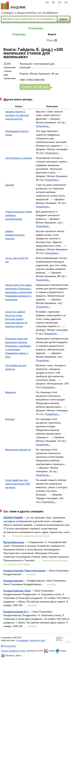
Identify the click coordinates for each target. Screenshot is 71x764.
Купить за (35, 87)
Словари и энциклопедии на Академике (29, 13)
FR (66, 2)
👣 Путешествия (8, 646)
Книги (52, 34)
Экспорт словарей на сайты (13, 651)
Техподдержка (22, 640)
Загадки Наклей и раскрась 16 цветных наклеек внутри (17, 115)
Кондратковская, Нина (17, 590)
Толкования (35, 28)
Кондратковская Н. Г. (16, 611)
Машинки (10, 392)
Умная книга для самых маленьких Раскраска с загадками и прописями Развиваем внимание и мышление (18, 292)
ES (59, 2)
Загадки (9, 184)
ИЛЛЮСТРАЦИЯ (13, 517)
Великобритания (13, 542)
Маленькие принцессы (18, 449)
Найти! (63, 19)
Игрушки (10, 419)
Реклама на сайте (37, 640)
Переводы (19, 34)
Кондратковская (13, 580)
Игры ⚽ (52, 40)
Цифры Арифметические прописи (15, 235)
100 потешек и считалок (18, 158)
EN (47, 2)
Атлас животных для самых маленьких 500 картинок (17, 484)
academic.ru (13, 5)
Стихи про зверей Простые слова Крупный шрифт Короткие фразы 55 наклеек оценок (16, 319)
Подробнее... (43, 126)
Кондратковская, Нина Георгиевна (24, 570)
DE (53, 2)
